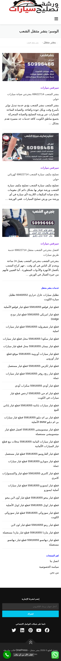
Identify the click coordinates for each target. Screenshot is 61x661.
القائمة (56, 18)
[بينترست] (30, 630)
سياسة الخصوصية (49, 566)
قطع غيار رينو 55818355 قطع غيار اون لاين (35, 524)
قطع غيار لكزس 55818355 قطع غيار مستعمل (33, 365)
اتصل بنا (54, 561)
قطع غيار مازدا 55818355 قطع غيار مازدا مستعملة (31, 532)
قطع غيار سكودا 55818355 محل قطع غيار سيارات (31, 338)
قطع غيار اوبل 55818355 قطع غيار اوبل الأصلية (32, 505)
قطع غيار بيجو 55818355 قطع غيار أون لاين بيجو (32, 497)
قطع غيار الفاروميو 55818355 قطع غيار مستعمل (32, 453)
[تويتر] (14, 630)
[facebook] (47, 630)
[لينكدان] (22, 630)
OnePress (22, 650)
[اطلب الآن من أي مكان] (7, 655)
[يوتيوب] (39, 630)
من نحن (54, 572)
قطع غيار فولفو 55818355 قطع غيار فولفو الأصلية (31, 306)
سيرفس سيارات (50, 87)
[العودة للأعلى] (30, 643)
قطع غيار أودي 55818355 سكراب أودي (37, 385)
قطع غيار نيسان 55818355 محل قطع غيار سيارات (31, 346)
